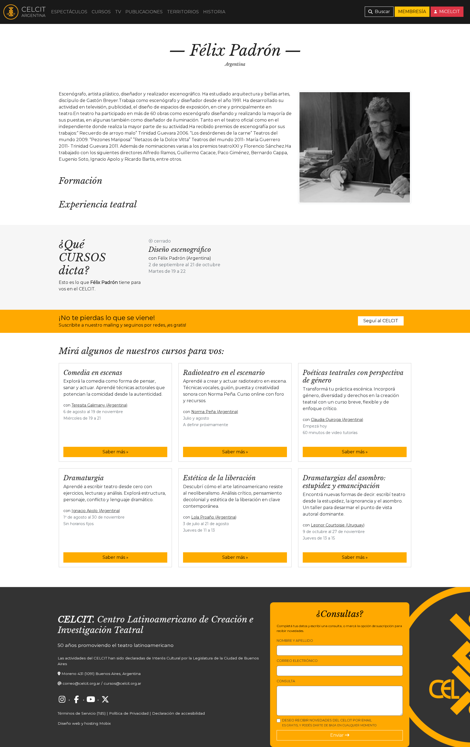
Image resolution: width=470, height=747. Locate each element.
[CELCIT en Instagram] (62, 699)
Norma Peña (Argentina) (214, 411)
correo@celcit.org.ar (81, 683)
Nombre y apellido (295, 640)
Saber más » (115, 451)
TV (118, 11)
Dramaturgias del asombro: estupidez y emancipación (344, 482)
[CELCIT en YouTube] (90, 699)
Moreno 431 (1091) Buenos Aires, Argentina (101, 673)
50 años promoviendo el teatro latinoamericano (116, 645)
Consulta (286, 681)
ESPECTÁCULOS (69, 11)
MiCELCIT (449, 11)
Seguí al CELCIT (380, 320)
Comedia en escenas (92, 373)
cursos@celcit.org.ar (122, 683)
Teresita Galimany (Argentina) (99, 405)
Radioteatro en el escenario (224, 373)
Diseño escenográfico (180, 249)
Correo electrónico (297, 661)
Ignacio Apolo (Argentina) (96, 510)
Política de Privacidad (129, 713)
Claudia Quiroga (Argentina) (337, 419)
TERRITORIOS (183, 11)
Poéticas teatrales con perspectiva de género (353, 377)
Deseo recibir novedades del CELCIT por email (329, 722)
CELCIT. (76, 619)
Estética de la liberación (219, 478)
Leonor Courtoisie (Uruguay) (337, 525)
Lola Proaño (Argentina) (213, 517)
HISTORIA (214, 11)
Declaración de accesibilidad (178, 713)
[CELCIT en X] (105, 699)
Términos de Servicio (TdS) (82, 713)
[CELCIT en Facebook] (76, 699)
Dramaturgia (83, 478)
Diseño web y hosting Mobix (84, 723)
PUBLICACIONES (144, 11)
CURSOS (101, 11)
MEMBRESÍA (412, 11)
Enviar (337, 735)
